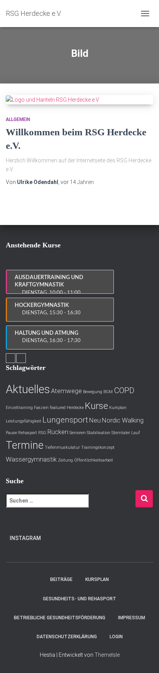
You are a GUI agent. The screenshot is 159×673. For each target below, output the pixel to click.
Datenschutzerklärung (67, 636)
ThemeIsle (107, 655)
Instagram (25, 538)
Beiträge (61, 579)
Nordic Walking (123, 420)
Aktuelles (28, 389)
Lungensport (65, 419)
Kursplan (118, 407)
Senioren (77, 432)
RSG (42, 432)
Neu (95, 420)
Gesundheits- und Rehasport (79, 598)
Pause (11, 432)
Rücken (57, 432)
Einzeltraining (19, 407)
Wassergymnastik (31, 459)
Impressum (131, 617)
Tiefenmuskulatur (62, 447)
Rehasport (27, 432)
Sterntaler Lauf (126, 432)
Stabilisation (98, 432)
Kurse (96, 405)
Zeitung (65, 460)
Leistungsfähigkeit (23, 421)
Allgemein (18, 119)
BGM (108, 391)
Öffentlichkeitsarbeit (93, 460)
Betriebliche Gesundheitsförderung (59, 617)
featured (58, 407)
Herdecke (75, 407)
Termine (25, 445)
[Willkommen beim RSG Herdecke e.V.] (79, 99)
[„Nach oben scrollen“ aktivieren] (144, 657)
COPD (124, 390)
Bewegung (92, 391)
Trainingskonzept (98, 447)
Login (116, 636)
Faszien (41, 407)
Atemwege (66, 391)
